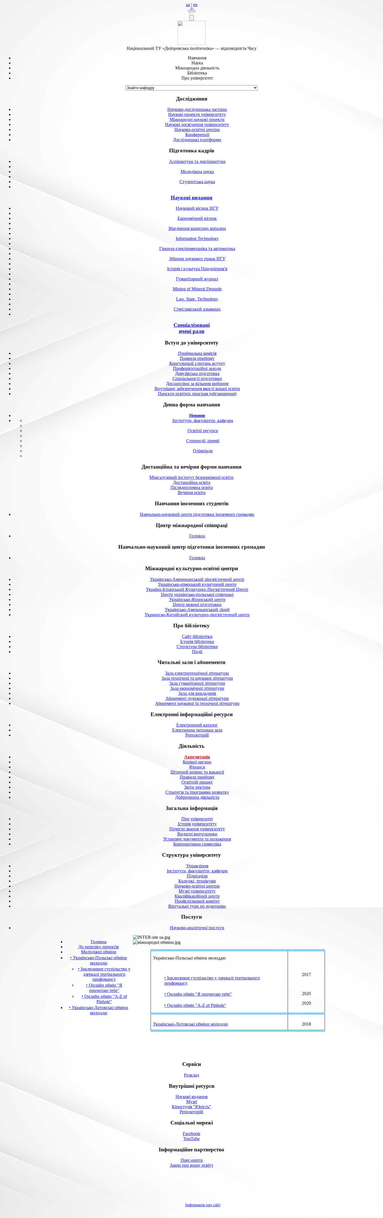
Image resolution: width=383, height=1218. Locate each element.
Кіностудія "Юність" (191, 1106)
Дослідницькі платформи (197, 139)
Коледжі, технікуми (197, 881)
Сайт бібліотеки (197, 636)
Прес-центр (192, 1160)
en (195, 4)
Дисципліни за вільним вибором (197, 383)
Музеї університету (197, 891)
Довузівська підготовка (197, 373)
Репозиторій (197, 735)
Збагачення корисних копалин (197, 228)
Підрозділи (197, 876)
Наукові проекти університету (197, 114)
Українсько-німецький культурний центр (197, 584)
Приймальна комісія (197, 353)
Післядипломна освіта (191, 487)
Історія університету (197, 823)
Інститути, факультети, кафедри (202, 420)
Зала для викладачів (197, 693)
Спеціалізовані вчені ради (192, 328)
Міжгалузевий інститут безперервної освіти (191, 477)
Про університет (197, 818)
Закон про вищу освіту (191, 1165)
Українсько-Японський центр (197, 599)
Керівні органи (197, 762)
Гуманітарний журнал (197, 278)
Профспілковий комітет (197, 901)
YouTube (191, 1138)
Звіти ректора (197, 787)
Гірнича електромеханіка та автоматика (197, 248)
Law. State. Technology (197, 299)
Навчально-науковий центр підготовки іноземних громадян (197, 514)
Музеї (191, 1101)
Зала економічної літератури (197, 688)
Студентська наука (197, 181)
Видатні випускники (197, 834)
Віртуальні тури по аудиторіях (197, 906)
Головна (197, 536)
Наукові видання (191, 198)
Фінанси (197, 767)
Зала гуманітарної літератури (197, 683)
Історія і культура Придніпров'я (197, 268)
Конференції (197, 134)
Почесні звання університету (197, 828)
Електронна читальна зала (197, 730)
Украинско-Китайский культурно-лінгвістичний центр (197, 614)
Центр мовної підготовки (197, 604)
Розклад (191, 1075)
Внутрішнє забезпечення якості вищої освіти (197, 388)
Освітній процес (197, 782)
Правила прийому (197, 358)
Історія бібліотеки (197, 641)
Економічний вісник (197, 218)
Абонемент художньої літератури (197, 698)
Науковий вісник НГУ (197, 208)
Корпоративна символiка (197, 844)
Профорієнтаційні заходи (197, 368)
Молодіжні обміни (98, 951)
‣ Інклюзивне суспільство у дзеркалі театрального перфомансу (104, 974)
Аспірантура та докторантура (197, 161)
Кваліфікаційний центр (197, 896)
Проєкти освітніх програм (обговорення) (197, 393)
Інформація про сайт (202, 1205)
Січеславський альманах (197, 309)
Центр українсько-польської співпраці (197, 594)
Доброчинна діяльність (197, 797)
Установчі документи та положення (197, 839)
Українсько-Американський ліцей (197, 609)
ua (188, 4)
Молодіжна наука (197, 171)
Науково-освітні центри (197, 129)
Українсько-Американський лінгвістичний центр (197, 579)
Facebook (191, 1133)
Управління (197, 865)
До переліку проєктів (98, 946)
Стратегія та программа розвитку (197, 792)
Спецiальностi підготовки (197, 378)
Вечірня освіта (192, 492)
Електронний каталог (197, 725)
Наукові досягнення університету (197, 124)
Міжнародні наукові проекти (197, 119)
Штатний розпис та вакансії (197, 772)
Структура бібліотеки (197, 646)
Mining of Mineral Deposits (197, 289)
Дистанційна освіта (191, 482)
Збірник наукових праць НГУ (197, 258)
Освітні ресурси (203, 430)
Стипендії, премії (202, 440)
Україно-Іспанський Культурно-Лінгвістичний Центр (197, 589)
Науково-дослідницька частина (197, 109)
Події (197, 651)
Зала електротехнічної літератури (197, 673)
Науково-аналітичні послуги (197, 927)
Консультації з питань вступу (197, 363)
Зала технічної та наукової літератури (197, 678)
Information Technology (197, 238)
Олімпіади (203, 450)
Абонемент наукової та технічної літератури (197, 703)
